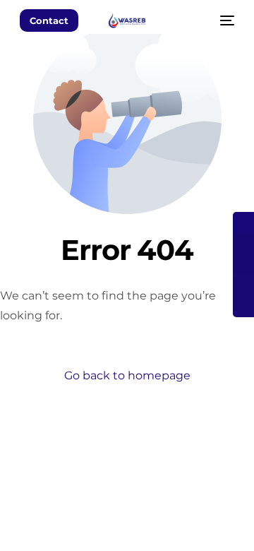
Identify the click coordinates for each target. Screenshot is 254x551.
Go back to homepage (127, 375)
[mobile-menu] (225, 20)
